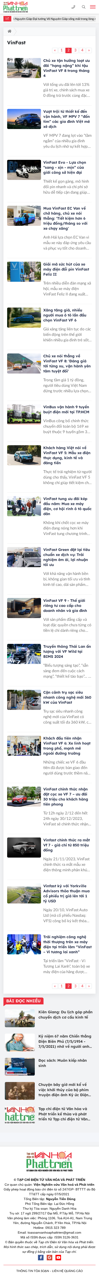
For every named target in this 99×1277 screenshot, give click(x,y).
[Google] (49, 1257)
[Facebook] (41, 1257)
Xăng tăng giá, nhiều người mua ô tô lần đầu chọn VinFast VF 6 (64, 315)
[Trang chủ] (8, 31)
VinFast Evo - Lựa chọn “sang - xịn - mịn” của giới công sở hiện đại (64, 167)
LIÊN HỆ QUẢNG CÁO (67, 1271)
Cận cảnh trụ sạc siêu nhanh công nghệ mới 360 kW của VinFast (67, 697)
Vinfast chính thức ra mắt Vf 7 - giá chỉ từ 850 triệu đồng (66, 845)
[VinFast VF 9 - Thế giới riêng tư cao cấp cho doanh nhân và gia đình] (24, 608)
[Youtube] (58, 1257)
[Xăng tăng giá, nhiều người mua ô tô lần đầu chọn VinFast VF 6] (24, 318)
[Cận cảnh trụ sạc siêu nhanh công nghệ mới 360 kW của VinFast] (24, 700)
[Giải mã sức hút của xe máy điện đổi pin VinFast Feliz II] (24, 272)
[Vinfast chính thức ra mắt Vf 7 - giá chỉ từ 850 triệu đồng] (24, 847)
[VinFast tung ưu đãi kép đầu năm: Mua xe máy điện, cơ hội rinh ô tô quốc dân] (24, 506)
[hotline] (73, 7)
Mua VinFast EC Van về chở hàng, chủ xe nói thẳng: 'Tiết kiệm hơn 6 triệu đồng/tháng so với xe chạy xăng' (65, 218)
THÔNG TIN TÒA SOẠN (32, 1271)
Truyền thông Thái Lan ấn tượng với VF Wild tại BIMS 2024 (67, 651)
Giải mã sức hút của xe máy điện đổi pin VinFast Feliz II (66, 269)
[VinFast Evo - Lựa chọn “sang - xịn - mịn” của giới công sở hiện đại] (24, 170)
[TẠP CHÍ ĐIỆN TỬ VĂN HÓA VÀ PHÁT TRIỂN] (19, 7)
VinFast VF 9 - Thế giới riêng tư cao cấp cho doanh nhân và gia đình (65, 605)
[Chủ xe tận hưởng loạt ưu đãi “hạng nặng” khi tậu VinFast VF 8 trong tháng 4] (24, 68)
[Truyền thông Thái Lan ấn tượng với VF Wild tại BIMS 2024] (24, 654)
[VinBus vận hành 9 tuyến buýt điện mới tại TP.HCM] (24, 414)
